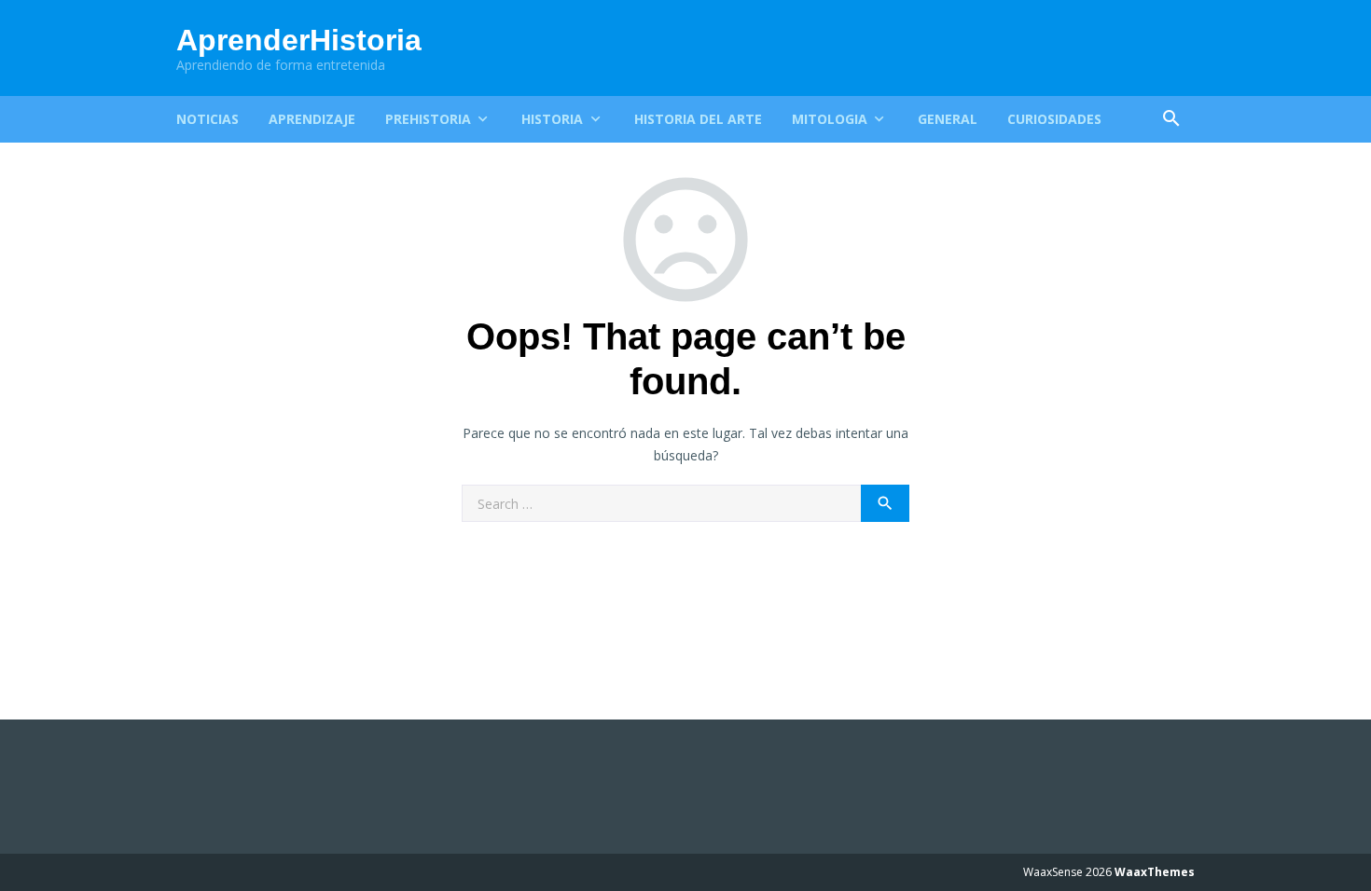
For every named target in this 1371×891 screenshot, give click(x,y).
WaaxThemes (1155, 872)
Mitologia (829, 119)
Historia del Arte (698, 119)
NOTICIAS (207, 119)
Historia (552, 119)
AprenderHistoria (299, 40)
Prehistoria (428, 119)
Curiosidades (1054, 119)
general (947, 119)
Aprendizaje (312, 119)
